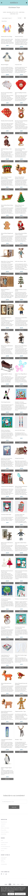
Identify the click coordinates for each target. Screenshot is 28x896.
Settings (4, 894)
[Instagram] (1, 874)
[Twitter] (6, 874)
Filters (19, 18)
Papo (2, 840)
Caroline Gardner (4, 842)
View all (2, 850)
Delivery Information (5, 828)
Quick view (7, 48)
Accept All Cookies (20, 894)
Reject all (11, 894)
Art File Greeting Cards (5, 846)
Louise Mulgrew (4, 848)
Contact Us (3, 823)
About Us (3, 826)
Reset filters (4, 21)
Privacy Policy (3, 830)
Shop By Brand (4, 821)
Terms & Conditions (5, 832)
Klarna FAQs (3, 834)
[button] (25, 18)
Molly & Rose (3, 844)
